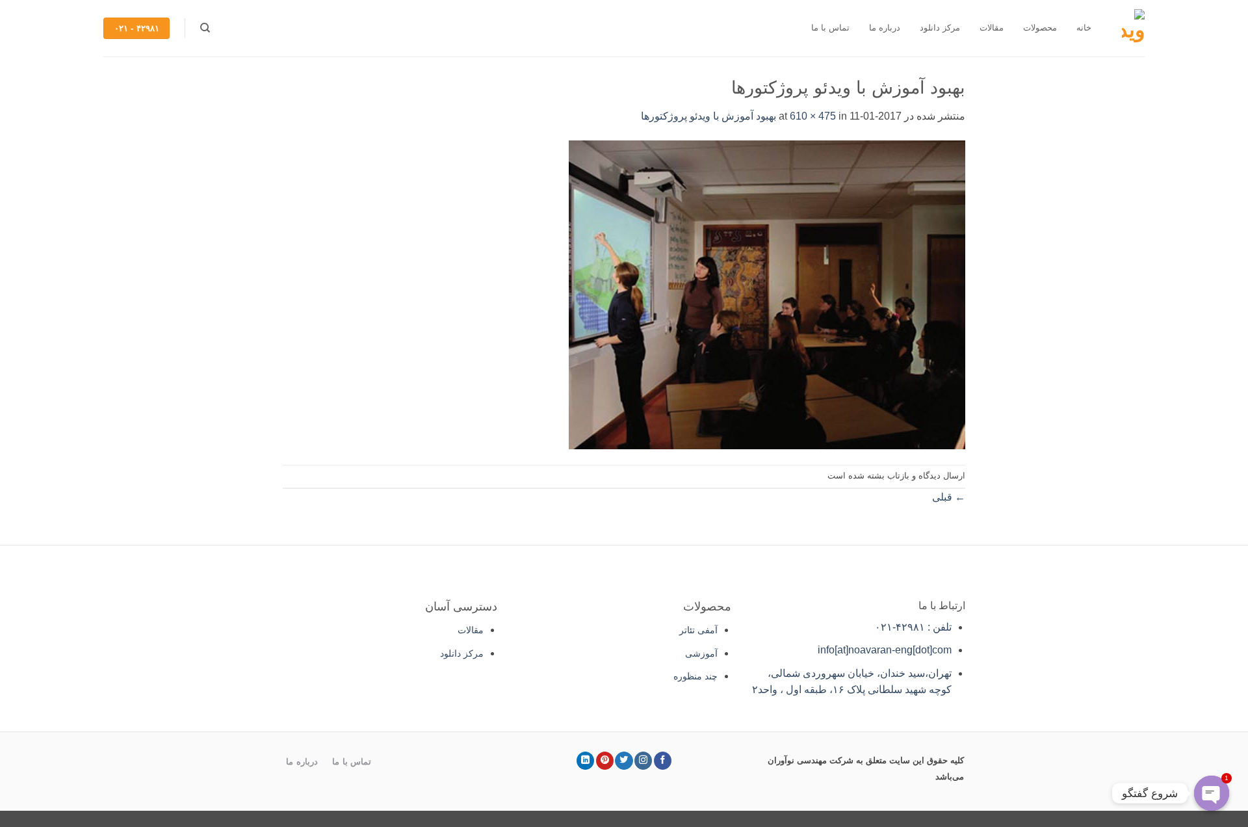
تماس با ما (830, 28)
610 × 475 (813, 116)
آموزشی (701, 653)
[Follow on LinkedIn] (585, 761)
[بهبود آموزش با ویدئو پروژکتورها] (767, 293)
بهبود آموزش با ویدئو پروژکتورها (708, 116)
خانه (1083, 28)
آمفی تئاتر (698, 630)
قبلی (948, 497)
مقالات (992, 28)
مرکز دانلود (940, 28)
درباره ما (884, 28)
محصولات (1040, 28)
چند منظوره (695, 676)
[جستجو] (204, 28)
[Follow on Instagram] (643, 761)
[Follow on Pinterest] (605, 761)
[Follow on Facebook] (662, 761)
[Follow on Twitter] (623, 761)
